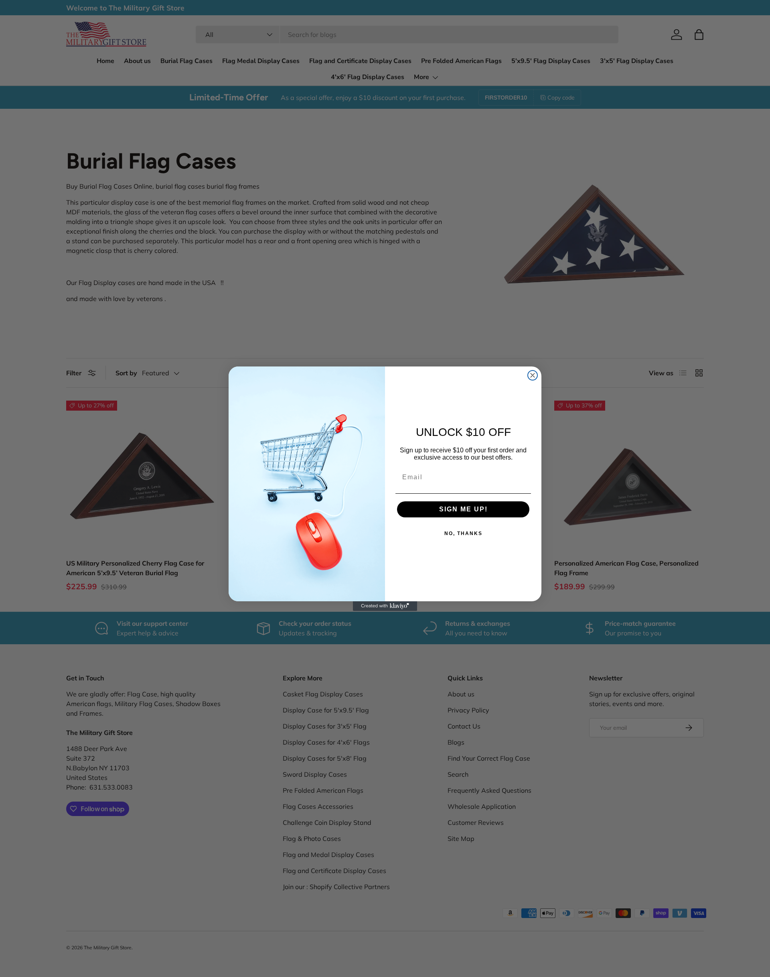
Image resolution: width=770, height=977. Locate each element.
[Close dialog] (532, 375)
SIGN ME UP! (463, 509)
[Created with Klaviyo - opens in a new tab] (385, 606)
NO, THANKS (463, 533)
